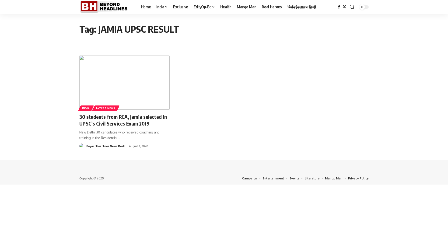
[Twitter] (344, 7)
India (86, 108)
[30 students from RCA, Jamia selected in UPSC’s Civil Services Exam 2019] (124, 83)
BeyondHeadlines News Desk (105, 146)
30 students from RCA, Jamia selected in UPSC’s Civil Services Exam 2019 (123, 120)
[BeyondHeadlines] (106, 7)
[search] (352, 7)
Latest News (106, 108)
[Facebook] (339, 7)
